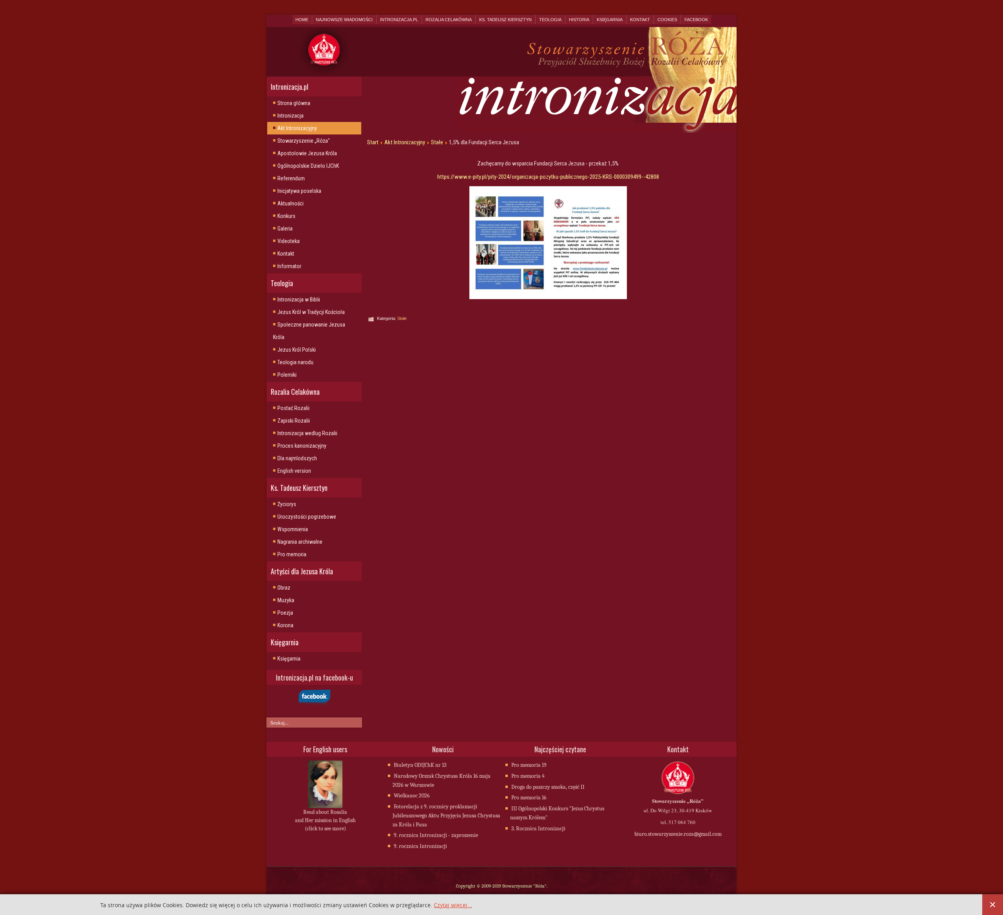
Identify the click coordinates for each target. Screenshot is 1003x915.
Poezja (285, 613)
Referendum (291, 178)
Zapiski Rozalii (293, 421)
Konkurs (286, 216)
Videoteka (288, 241)
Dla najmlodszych (297, 458)
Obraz (283, 588)
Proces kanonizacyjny (301, 446)
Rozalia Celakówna (448, 19)
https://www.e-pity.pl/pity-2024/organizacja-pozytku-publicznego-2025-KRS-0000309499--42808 (548, 176)
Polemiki (287, 375)
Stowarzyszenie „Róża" (303, 141)
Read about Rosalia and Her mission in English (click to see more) (325, 820)
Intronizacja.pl (399, 19)
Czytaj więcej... (453, 905)
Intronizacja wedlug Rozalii (307, 433)
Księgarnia (610, 19)
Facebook (696, 19)
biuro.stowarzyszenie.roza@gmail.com (678, 834)
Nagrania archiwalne (299, 542)
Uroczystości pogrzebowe (306, 517)
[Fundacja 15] (548, 242)
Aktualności (290, 203)
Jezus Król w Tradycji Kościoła (311, 312)
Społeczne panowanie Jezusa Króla (309, 330)
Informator (289, 266)
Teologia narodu (295, 362)
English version (294, 471)
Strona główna (293, 103)
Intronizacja (290, 116)
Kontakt (640, 19)
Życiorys (286, 504)
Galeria (285, 228)
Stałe (437, 142)
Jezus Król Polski (296, 350)
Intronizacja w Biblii (298, 299)
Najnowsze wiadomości (344, 19)
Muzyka (285, 600)
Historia (579, 19)
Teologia (550, 19)
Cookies (667, 19)
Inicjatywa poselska (299, 191)
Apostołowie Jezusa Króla (307, 153)
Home (301, 19)
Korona (285, 625)
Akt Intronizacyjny (297, 128)
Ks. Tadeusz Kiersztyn (505, 19)
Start (372, 142)
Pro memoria (291, 554)
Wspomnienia (292, 529)
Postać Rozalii (293, 408)
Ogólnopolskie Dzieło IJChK (308, 166)
